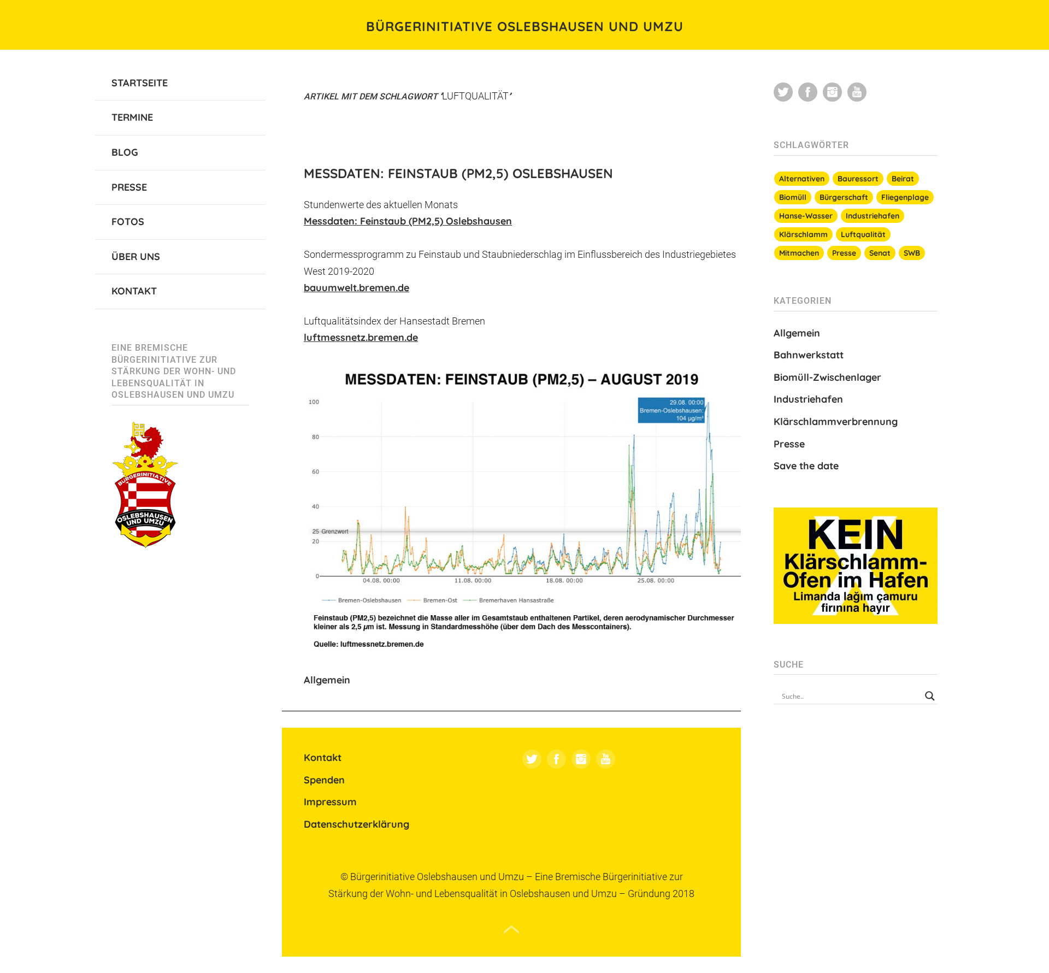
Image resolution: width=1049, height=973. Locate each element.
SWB (912, 253)
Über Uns (135, 256)
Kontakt (134, 291)
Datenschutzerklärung (356, 824)
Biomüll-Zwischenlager (827, 377)
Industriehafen (872, 216)
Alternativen (801, 179)
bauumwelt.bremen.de (356, 287)
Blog (124, 152)
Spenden (324, 780)
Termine (132, 117)
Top (511, 930)
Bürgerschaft (844, 197)
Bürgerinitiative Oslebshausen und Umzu (524, 26)
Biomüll (792, 197)
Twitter (531, 759)
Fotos (127, 221)
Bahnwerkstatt (809, 355)
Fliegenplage (905, 197)
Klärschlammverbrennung (836, 421)
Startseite (139, 82)
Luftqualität (863, 234)
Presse (129, 187)
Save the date (806, 465)
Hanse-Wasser (806, 216)
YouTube (605, 759)
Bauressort (858, 179)
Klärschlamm (803, 234)
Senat (880, 253)
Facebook (556, 759)
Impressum (330, 801)
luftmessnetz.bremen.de (361, 337)
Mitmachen (799, 253)
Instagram (581, 759)
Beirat (903, 179)
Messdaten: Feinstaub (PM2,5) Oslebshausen (458, 173)
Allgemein (327, 680)
